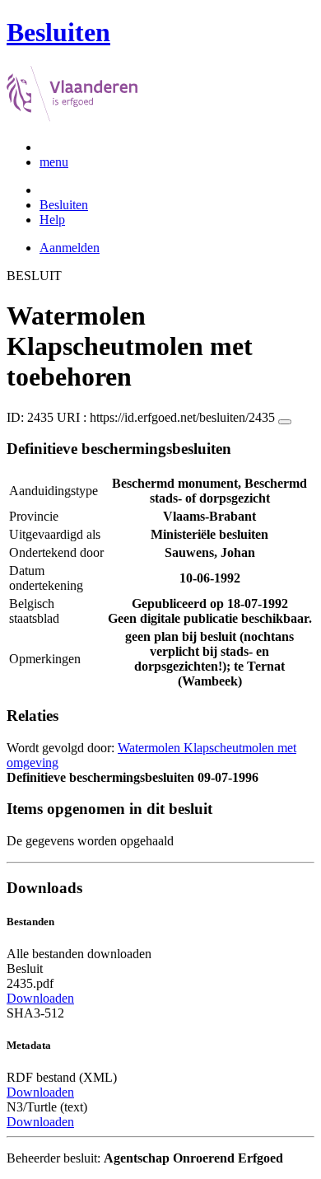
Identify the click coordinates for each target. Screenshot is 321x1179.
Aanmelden (70, 248)
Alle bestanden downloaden (79, 954)
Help (52, 220)
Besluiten (64, 205)
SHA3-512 (35, 1013)
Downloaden (40, 998)
